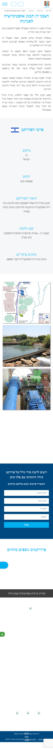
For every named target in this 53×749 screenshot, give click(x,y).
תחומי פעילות (26, 686)
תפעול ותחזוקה (26, 663)
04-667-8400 (23, 632)
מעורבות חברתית (26, 700)
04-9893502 (24, 637)
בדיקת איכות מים (26, 696)
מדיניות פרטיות (31, 739)
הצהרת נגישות (43, 739)
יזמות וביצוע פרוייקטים (26, 668)
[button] (5, 574)
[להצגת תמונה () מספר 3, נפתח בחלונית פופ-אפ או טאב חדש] (26, 389)
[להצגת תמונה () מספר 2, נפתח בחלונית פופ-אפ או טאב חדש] (26, 346)
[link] (34, 4)
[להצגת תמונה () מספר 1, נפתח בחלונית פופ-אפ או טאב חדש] (26, 302)
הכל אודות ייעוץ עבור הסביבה (26, 672)
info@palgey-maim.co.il (23, 643)
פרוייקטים (26, 691)
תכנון (26, 658)
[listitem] (26, 578)
